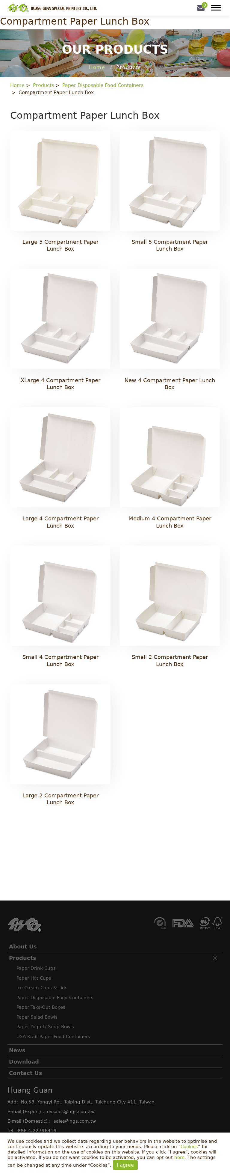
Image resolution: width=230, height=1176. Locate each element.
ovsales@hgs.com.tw (71, 1111)
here (179, 1157)
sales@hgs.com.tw (75, 1121)
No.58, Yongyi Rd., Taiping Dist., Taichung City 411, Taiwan (88, 1102)
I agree (125, 1165)
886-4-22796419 (37, 1130)
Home (97, 67)
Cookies (189, 1146)
